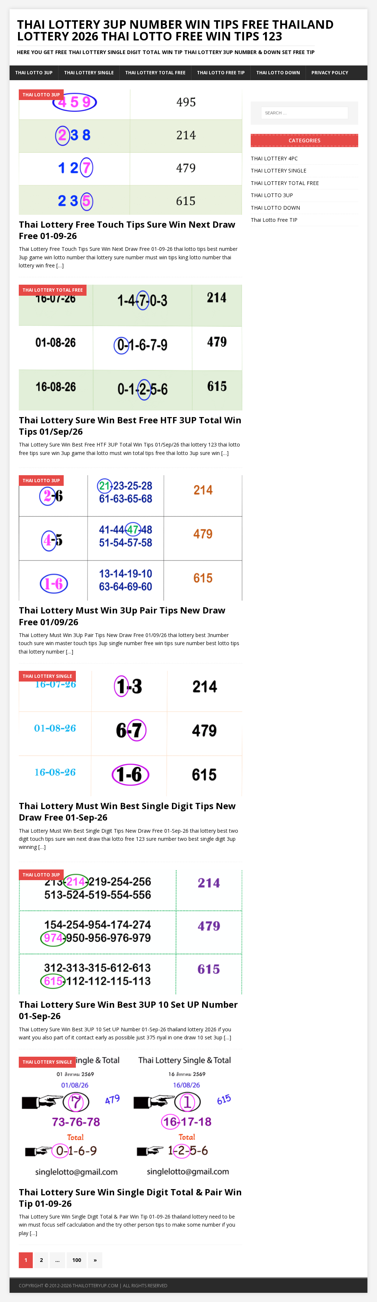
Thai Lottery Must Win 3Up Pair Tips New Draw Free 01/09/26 (122, 615)
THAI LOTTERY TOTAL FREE (155, 73)
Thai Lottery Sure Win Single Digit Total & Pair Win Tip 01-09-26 (130, 1197)
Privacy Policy (329, 73)
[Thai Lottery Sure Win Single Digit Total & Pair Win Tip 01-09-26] (130, 1119)
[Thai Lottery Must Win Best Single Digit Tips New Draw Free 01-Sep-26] (130, 733)
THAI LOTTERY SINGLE (89, 73)
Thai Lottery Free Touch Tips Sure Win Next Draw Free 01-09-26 (127, 230)
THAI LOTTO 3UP (34, 73)
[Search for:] (304, 113)
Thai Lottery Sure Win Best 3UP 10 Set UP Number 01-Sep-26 (128, 1010)
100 (76, 1259)
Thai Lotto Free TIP (221, 73)
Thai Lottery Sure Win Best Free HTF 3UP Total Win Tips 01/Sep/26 (130, 425)
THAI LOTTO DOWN (278, 73)
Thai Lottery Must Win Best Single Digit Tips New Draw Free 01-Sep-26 (127, 811)
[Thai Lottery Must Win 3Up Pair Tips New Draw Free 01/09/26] (130, 538)
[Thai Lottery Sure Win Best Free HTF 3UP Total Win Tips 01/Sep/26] (130, 347)
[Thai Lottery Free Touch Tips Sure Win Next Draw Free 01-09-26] (130, 152)
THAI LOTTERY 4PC (274, 158)
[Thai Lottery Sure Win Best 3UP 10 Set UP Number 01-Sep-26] (130, 932)
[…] (60, 265)
